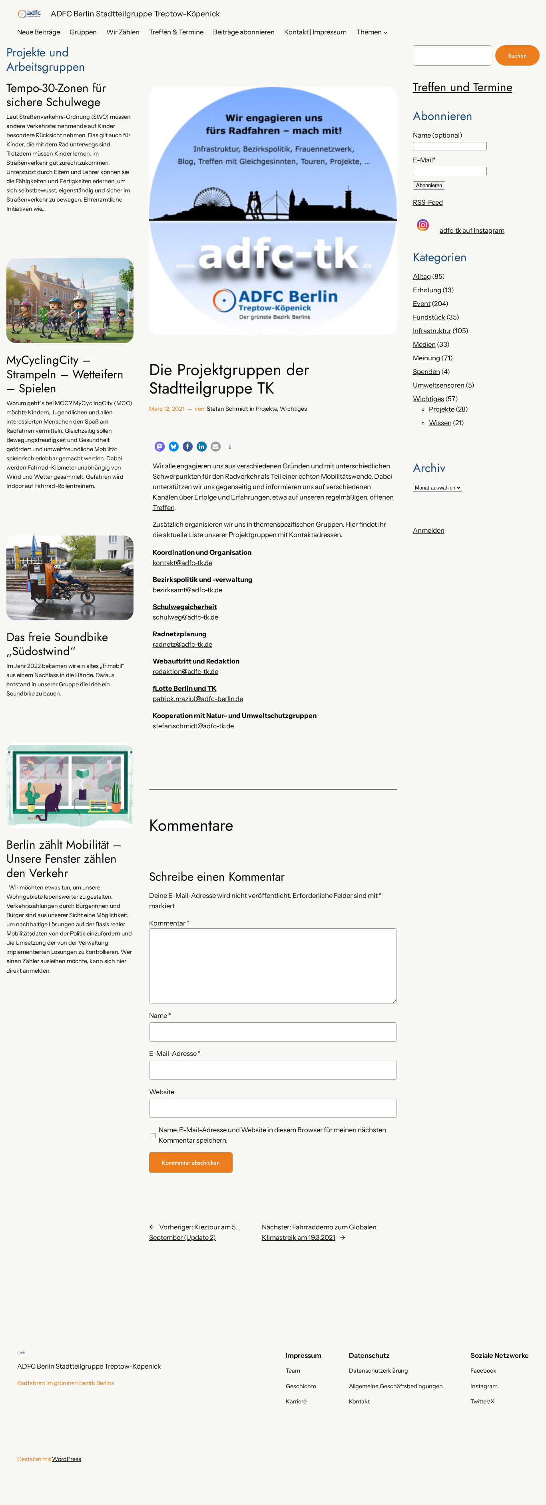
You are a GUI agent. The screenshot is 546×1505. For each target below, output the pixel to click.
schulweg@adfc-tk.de (185, 617)
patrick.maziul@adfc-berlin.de (198, 699)
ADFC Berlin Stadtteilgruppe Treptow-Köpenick (135, 13)
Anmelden (428, 530)
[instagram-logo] (423, 225)
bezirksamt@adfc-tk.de (187, 590)
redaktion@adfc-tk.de (185, 672)
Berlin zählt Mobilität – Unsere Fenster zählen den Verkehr (64, 858)
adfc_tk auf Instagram (472, 230)
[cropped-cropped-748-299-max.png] (29, 14)
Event (421, 304)
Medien (424, 344)
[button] (160, 447)
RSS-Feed (428, 202)
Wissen (440, 423)
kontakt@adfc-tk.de (182, 563)
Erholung (427, 290)
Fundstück (429, 317)
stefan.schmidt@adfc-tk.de (193, 726)
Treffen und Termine (462, 87)
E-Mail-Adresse (175, 1053)
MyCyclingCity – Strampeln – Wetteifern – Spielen (65, 374)
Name (160, 1015)
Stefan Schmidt (227, 408)
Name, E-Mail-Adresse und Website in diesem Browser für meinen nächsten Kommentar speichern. (272, 1135)
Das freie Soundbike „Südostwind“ (57, 644)
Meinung (426, 358)
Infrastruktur (432, 331)
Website (161, 1092)
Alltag (422, 276)
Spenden (426, 372)
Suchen (517, 56)
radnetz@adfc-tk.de (182, 644)
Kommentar (169, 923)
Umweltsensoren (438, 385)
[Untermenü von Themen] (385, 32)
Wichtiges (293, 408)
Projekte (266, 408)
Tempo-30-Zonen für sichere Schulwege (56, 95)
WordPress (66, 1459)
